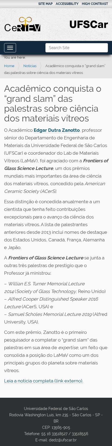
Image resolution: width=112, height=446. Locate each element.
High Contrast (95, 4)
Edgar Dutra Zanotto (57, 130)
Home (9, 66)
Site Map (45, 4)
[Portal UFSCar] (89, 23)
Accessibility (67, 4)
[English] (22, 24)
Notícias (29, 66)
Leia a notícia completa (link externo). (43, 381)
